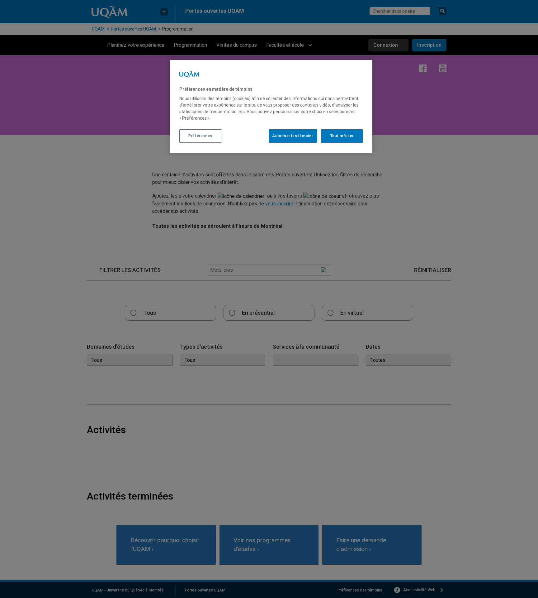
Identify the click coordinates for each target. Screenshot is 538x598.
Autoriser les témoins (293, 136)
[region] (271, 106)
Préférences (200, 136)
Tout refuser (342, 136)
